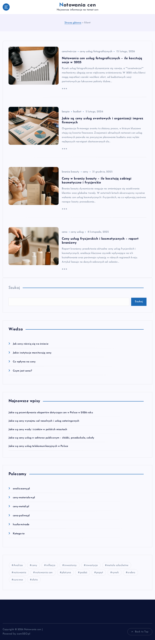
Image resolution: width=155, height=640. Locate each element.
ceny (85, 171)
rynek (115, 572)
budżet (77, 111)
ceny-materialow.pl (24, 497)
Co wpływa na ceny (24, 362)
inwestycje (92, 565)
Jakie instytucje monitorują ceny (32, 353)
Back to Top (142, 632)
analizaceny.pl (21, 488)
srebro (131, 572)
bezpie (66, 111)
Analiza (18, 565)
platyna (66, 572)
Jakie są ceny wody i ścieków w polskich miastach (38, 429)
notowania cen (44, 572)
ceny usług (77, 232)
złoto (35, 579)
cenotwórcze (69, 51)
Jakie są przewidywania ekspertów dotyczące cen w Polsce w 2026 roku (51, 412)
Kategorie (19, 533)
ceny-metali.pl (21, 506)
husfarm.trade (21, 524)
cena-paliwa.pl (21, 515)
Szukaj (14, 288)
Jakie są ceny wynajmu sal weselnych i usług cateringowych (44, 421)
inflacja (50, 565)
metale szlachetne (117, 565)
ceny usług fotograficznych (96, 51)
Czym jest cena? (22, 371)
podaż (83, 572)
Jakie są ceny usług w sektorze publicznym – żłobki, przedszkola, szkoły (51, 438)
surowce (18, 579)
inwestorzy (70, 565)
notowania (19, 572)
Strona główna (72, 22)
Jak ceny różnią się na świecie (30, 344)
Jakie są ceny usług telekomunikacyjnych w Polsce (38, 446)
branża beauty (70, 171)
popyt (99, 572)
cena (64, 232)
